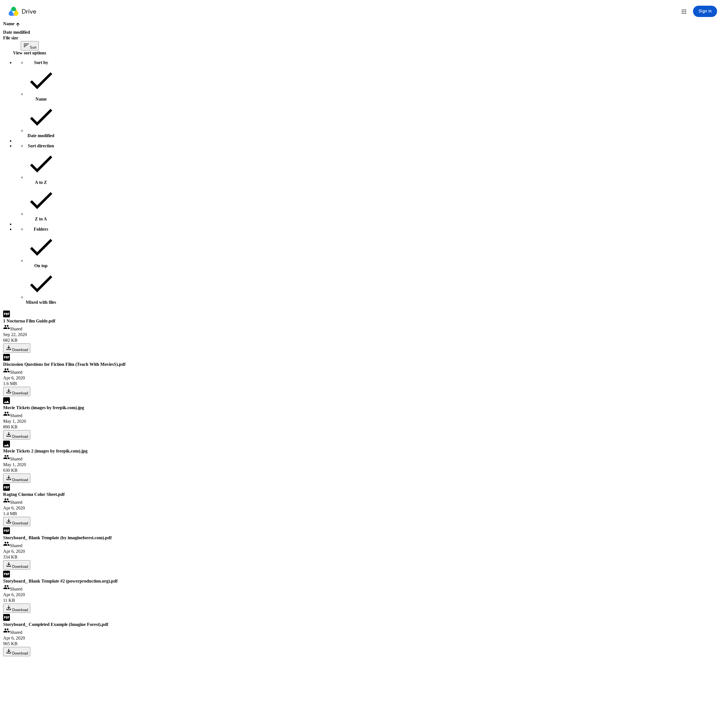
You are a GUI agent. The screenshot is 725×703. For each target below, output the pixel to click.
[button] (684, 11)
